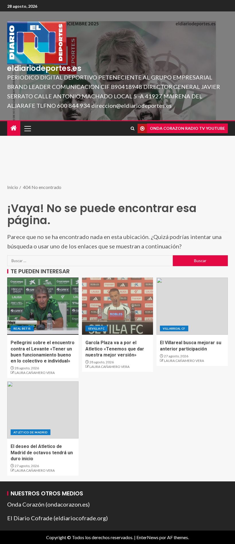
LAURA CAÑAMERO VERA (35, 372)
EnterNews (147, 537)
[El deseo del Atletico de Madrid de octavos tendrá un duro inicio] (43, 410)
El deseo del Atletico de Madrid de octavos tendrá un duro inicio (42, 452)
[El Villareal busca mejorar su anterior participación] (192, 306)
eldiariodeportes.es (44, 68)
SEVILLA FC (96, 328)
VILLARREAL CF (174, 328)
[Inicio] (14, 128)
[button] (27, 128)
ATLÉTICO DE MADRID (30, 432)
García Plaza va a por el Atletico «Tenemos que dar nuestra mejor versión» (114, 349)
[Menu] (27, 128)
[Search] (132, 128)
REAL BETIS (22, 328)
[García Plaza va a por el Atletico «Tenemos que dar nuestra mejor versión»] (117, 306)
